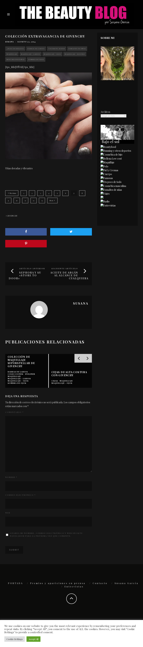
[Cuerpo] (106, 174)
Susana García (126, 583)
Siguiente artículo (64, 268)
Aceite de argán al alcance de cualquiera (69, 275)
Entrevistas (74, 586)
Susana (9, 41)
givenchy (12, 215)
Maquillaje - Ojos (52, 54)
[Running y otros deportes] (116, 150)
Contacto (100, 583)
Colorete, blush (56, 49)
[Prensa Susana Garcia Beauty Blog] (102, 197)
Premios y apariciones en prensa (57, 583)
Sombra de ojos (36, 59)
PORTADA (15, 583)
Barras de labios (36, 49)
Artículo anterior (32, 268)
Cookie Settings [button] (14, 639)
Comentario (14, 412)
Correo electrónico (20, 495)
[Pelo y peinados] (104, 166)
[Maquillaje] (107, 162)
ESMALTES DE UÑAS (77, 49)
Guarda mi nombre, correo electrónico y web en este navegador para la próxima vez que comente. (46, 534)
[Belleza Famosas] (107, 178)
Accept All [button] (33, 639)
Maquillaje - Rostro (75, 54)
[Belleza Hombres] (113, 186)
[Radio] (105, 201)
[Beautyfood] (108, 147)
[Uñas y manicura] (111, 189)
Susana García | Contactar (117, 79)
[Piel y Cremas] (109, 170)
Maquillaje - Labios (30, 54)
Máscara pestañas (16, 59)
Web (7, 513)
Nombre (11, 477)
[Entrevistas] (108, 205)
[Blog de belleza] (111, 182)
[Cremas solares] (117, 143)
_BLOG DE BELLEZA (15, 49)
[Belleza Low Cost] (111, 158)
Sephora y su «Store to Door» (25, 275)
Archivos (105, 111)
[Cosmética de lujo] (111, 154)
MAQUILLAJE (12, 54)
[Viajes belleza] (105, 193)
